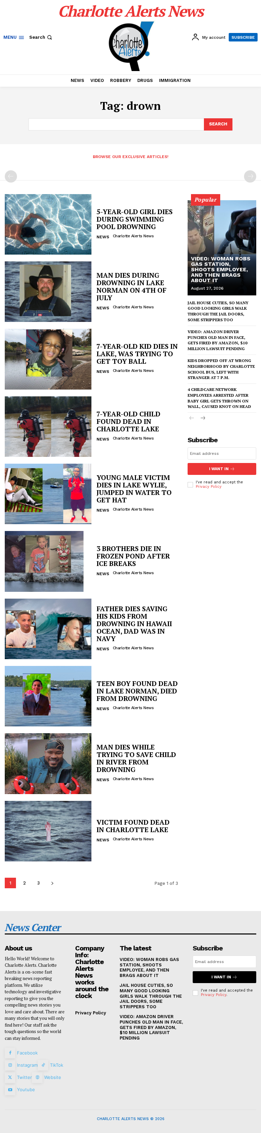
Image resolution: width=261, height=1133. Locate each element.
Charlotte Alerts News (133, 236)
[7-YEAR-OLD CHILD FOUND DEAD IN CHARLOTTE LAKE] (48, 426)
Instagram (27, 1065)
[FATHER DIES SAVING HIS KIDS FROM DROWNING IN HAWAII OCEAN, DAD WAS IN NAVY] (48, 629)
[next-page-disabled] (250, 176)
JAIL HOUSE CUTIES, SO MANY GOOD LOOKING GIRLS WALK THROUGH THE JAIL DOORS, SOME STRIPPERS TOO (151, 996)
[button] (41, 37)
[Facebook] (10, 1053)
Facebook (27, 1052)
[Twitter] (10, 1077)
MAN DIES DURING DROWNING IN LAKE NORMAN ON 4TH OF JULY (132, 286)
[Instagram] (10, 1065)
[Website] (37, 1077)
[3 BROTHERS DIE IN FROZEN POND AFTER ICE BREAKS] (48, 561)
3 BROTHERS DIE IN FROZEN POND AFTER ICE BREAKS (133, 556)
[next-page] (52, 883)
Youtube (26, 1089)
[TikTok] (43, 1065)
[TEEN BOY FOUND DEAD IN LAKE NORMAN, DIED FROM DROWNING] (48, 696)
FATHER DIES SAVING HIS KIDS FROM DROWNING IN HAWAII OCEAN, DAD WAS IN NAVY (134, 623)
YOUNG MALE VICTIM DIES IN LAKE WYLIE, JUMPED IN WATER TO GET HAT (134, 488)
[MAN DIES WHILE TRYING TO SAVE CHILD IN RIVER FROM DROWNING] (48, 763)
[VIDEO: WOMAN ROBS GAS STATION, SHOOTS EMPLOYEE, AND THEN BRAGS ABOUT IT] (222, 247)
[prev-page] (11, 176)
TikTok (56, 1065)
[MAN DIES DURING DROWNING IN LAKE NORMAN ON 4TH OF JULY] (48, 291)
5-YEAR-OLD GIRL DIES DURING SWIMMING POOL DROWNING (135, 219)
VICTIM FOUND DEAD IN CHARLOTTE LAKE (133, 826)
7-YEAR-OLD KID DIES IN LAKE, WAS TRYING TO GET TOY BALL (137, 354)
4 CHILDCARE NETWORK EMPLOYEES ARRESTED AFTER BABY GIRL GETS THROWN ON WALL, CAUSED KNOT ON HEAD (219, 398)
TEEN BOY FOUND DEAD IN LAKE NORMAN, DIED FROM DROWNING (137, 691)
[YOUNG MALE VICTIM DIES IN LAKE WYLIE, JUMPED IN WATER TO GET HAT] (48, 494)
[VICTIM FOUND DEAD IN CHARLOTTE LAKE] (48, 831)
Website (52, 1077)
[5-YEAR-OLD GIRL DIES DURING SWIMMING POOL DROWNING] (48, 224)
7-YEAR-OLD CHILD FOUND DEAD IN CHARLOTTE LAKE (128, 421)
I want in (219, 469)
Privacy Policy (209, 486)
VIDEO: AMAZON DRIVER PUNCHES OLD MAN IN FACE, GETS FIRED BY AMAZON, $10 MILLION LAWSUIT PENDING (151, 1027)
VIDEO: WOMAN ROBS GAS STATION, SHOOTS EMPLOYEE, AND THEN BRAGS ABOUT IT (220, 269)
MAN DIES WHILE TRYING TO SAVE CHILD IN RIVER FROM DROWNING (136, 758)
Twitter (24, 1077)
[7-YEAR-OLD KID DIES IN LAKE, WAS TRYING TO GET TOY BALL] (48, 359)
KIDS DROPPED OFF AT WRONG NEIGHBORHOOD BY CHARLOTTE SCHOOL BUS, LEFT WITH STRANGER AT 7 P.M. (221, 369)
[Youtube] (10, 1090)
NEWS (103, 237)
